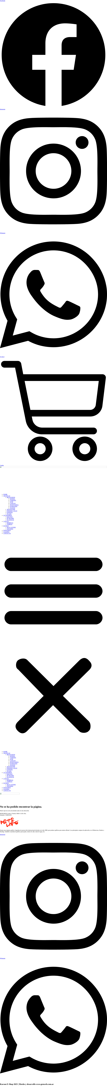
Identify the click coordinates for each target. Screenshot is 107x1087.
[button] (53, 642)
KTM (11, 502)
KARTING (10, 512)
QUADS (9, 514)
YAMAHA (13, 500)
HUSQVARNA (14, 505)
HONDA (12, 499)
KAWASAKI (13, 506)
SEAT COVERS (11, 527)
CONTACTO (7, 533)
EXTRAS (6, 526)
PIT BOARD (10, 518)
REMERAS (10, 523)
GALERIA (6, 532)
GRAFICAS (6, 496)
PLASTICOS (10, 520)
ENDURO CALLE (12, 511)
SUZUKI (12, 508)
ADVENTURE (11, 509)
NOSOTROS (7, 530)
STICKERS (10, 529)
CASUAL (6, 521)
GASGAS (13, 503)
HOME (5, 494)
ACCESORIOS (7, 515)
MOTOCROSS (11, 497)
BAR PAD (10, 517)
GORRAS (9, 524)
